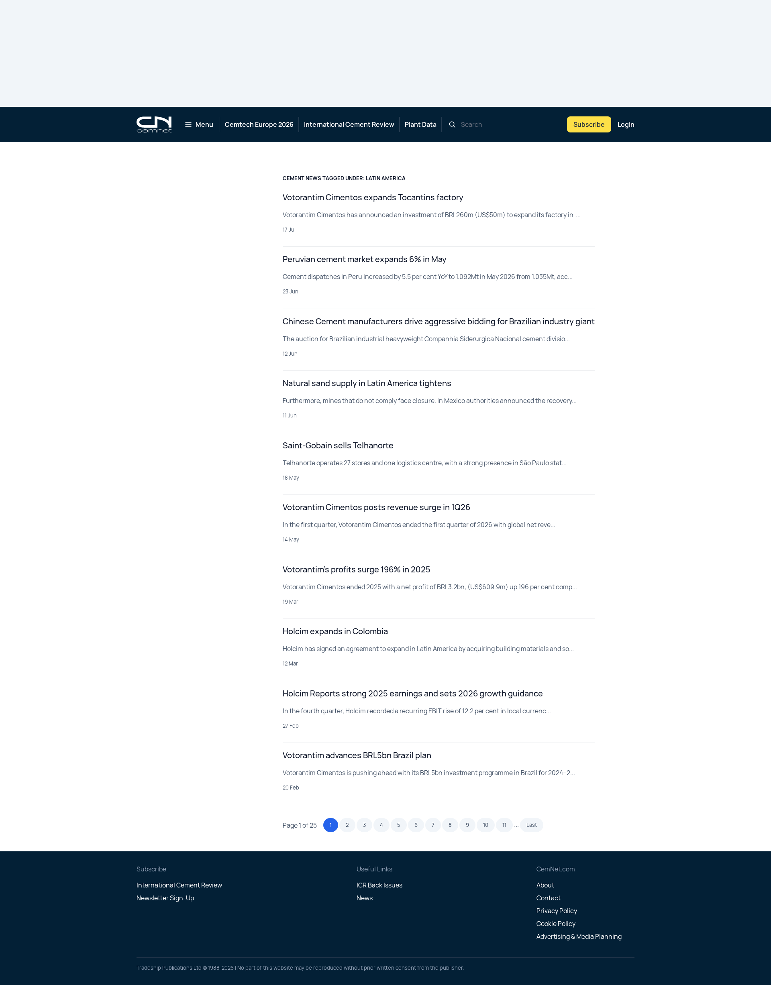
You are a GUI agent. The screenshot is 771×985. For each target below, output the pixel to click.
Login (626, 124)
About (545, 885)
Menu (204, 124)
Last (531, 824)
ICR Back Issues (379, 885)
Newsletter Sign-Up (165, 897)
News (365, 897)
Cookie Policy (555, 923)
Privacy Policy (556, 910)
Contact (548, 897)
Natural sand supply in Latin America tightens (367, 383)
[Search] (452, 124)
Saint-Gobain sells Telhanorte (338, 445)
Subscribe (589, 124)
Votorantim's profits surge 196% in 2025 (356, 569)
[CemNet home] (154, 124)
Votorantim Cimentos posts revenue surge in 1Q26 (376, 507)
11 (504, 824)
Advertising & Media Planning (579, 936)
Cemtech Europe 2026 (259, 124)
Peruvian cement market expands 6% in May (365, 259)
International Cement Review (349, 124)
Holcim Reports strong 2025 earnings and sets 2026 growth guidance (413, 693)
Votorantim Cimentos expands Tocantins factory (373, 197)
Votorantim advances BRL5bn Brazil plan (357, 755)
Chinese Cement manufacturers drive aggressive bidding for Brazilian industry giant (439, 321)
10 (485, 824)
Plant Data (420, 124)
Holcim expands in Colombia (335, 631)
